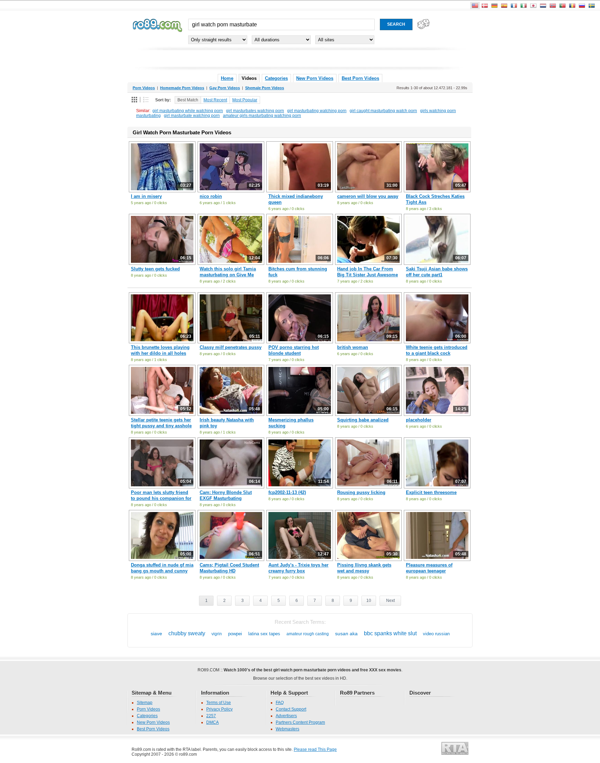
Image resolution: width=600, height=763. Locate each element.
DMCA (212, 722)
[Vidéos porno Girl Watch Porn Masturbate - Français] (514, 5)
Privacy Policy (219, 709)
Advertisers (286, 715)
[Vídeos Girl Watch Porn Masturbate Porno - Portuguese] (562, 5)
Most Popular (244, 100)
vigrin (216, 633)
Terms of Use (218, 702)
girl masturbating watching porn (317, 110)
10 (368, 600)
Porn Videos (148, 709)
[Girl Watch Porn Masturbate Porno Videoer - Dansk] (485, 5)
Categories (276, 78)
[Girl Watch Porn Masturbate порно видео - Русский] (582, 5)
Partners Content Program (300, 722)
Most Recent (215, 100)
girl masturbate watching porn (192, 115)
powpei (235, 633)
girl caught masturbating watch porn (383, 110)
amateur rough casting (307, 633)
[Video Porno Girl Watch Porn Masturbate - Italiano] (523, 5)
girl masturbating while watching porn (187, 110)
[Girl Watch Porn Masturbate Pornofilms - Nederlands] (543, 5)
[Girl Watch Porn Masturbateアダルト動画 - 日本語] (533, 5)
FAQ (280, 702)
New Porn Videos (314, 78)
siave (156, 633)
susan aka (346, 633)
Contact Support (291, 709)
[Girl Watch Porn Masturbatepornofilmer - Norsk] (553, 5)
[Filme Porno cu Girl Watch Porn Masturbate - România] (572, 5)
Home (227, 78)
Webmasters (287, 729)
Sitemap (144, 702)
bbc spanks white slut (390, 633)
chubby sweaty (186, 633)
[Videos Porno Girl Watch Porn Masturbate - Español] (504, 5)
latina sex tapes (264, 633)
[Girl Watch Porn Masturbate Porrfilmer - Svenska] (592, 5)
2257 (211, 715)
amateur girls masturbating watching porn (262, 115)
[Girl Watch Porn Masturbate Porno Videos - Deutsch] (494, 5)
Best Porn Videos (360, 78)
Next (390, 600)
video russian (436, 633)
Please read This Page (315, 749)
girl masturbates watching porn (255, 110)
